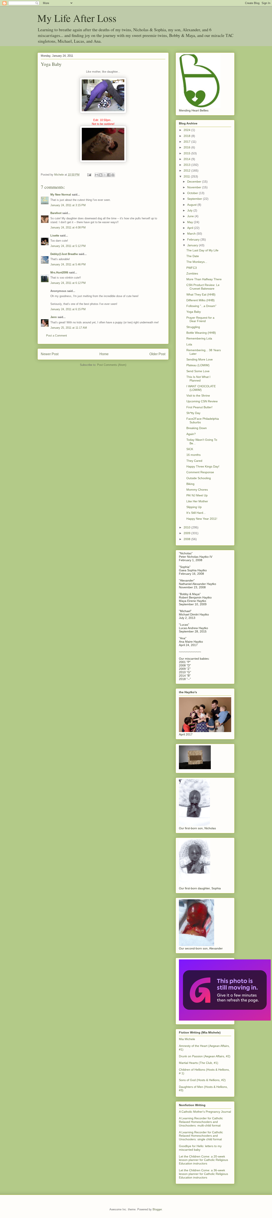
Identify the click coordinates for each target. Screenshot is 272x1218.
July (190, 210)
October (193, 193)
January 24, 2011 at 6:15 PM (68, 309)
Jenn (53, 317)
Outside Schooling (198, 478)
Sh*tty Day (193, 413)
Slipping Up (194, 507)
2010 (187, 527)
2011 (187, 176)
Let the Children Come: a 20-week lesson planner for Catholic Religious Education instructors (203, 1160)
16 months (193, 454)
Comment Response (200, 472)
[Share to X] (105, 175)
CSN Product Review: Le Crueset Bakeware (203, 286)
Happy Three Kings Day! (202, 466)
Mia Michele (187, 1039)
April (190, 228)
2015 (187, 153)
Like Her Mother (197, 501)
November (194, 187)
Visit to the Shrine (198, 395)
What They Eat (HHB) (200, 294)
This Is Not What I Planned (198, 378)
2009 (187, 533)
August (192, 204)
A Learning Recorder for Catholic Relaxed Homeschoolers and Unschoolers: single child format (201, 1136)
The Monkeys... (196, 261)
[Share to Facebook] (109, 175)
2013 (187, 164)
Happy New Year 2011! (201, 518)
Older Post (157, 354)
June (191, 216)
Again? (191, 434)
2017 (187, 141)
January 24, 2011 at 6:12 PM (68, 282)
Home (104, 354)
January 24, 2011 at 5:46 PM (68, 264)
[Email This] (97, 175)
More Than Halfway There (204, 279)
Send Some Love (198, 371)
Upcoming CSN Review (202, 401)
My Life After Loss (76, 18)
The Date (192, 256)
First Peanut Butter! (199, 407)
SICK (189, 449)
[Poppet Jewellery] (225, 1019)
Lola (189, 344)
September (195, 198)
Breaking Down (196, 428)
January (193, 245)
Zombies (192, 273)
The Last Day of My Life (202, 250)
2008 (187, 539)
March (192, 233)
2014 (187, 159)
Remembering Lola (199, 338)
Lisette (54, 235)
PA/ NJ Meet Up (197, 495)
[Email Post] (89, 174)
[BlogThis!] (101, 175)
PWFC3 (191, 267)
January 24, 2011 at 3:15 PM (68, 205)
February (193, 239)
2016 (187, 147)
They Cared (194, 460)
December (194, 181)
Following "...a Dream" (201, 306)
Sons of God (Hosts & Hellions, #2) (202, 1080)
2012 (187, 170)
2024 (187, 130)
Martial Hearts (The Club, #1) (198, 1063)
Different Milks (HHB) (200, 300)
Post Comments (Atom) (111, 364)
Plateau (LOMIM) (198, 365)
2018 (187, 136)
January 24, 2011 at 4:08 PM (68, 227)
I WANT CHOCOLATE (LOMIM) (201, 387)
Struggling (193, 327)
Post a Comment (56, 335)
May (190, 222)
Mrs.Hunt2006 (59, 272)
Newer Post (49, 354)
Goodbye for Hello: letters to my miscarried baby (200, 1147)
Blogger (157, 1209)
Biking (190, 484)
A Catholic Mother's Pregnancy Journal (205, 1111)
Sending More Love (199, 359)
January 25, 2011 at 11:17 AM (68, 327)
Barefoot (55, 213)
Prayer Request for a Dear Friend (200, 319)
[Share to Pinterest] (113, 175)
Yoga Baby (193, 311)
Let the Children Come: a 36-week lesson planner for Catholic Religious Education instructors (203, 1174)
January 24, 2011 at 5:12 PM (68, 246)
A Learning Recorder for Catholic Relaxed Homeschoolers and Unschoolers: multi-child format (201, 1122)
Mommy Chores (197, 489)
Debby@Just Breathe (64, 254)
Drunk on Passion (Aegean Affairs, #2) (204, 1056)
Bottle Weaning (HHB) (201, 332)
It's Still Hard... (196, 512)
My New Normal (60, 194)
